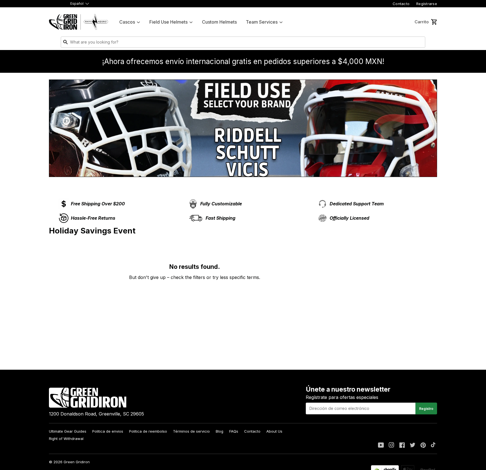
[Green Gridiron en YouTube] (381, 445)
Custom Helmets (219, 22)
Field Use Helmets (168, 22)
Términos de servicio (191, 431)
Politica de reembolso (148, 431)
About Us (274, 431)
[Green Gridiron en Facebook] (402, 445)
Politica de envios (107, 431)
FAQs (233, 431)
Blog (219, 431)
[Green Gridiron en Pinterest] (423, 445)
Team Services (262, 22)
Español (77, 3)
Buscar (419, 43)
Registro (426, 409)
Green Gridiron (77, 462)
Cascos (127, 22)
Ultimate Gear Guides (67, 431)
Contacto (401, 3)
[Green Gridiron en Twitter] (412, 445)
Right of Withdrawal (66, 438)
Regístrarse (426, 3)
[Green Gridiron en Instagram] (391, 445)
